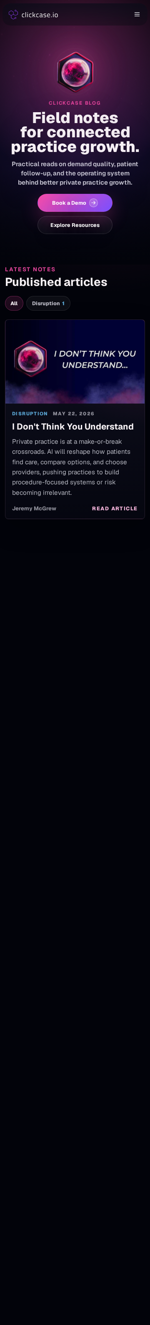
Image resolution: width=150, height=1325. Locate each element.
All (14, 303)
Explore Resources (75, 225)
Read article (115, 508)
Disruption (48, 303)
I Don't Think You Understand (73, 426)
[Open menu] (137, 15)
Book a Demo (69, 202)
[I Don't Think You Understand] (75, 362)
